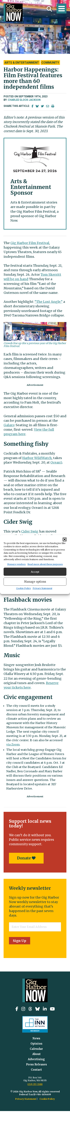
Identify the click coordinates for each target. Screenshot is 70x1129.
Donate (24, 858)
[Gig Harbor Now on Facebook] (16, 1009)
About (36, 1054)
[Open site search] (49, 9)
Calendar (36, 1049)
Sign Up (19, 941)
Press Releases (36, 1064)
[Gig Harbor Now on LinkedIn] (45, 1009)
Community (50, 62)
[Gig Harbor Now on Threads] (30, 1009)
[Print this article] (52, 106)
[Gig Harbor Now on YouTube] (52, 1009)
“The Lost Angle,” (48, 302)
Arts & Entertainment (21, 62)
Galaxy (9, 425)
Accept (35, 571)
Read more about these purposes (45, 564)
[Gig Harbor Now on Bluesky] (37, 1009)
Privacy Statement (42, 588)
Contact (36, 1069)
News (36, 1038)
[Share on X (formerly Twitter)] (42, 106)
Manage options (35, 581)
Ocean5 (56, 462)
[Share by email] (47, 106)
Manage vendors (16, 564)
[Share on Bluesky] (37, 106)
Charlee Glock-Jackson (24, 99)
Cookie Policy (23, 588)
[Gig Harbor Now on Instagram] (23, 1009)
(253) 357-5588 (35, 1084)
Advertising (36, 1059)
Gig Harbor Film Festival (29, 243)
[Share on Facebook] (32, 106)
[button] (64, 539)
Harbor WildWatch (37, 458)
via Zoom (13, 744)
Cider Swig (29, 531)
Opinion (36, 1043)
